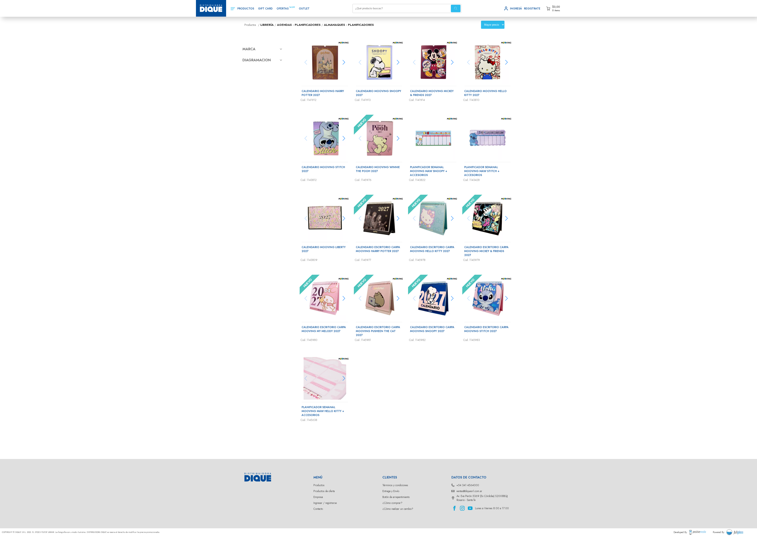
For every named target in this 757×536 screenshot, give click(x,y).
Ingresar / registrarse (325, 503)
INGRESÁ (516, 8)
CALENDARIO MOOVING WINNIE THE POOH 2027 (378, 169)
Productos (318, 485)
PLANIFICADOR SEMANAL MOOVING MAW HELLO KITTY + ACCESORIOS (323, 411)
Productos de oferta (324, 491)
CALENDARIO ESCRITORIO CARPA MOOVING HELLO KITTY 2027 (432, 249)
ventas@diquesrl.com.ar (469, 491)
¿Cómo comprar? (392, 503)
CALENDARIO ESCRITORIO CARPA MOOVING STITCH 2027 (486, 329)
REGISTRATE (532, 8)
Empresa (318, 497)
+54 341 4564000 (467, 485)
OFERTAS (283, 8)
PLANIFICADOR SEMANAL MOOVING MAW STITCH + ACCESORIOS (481, 171)
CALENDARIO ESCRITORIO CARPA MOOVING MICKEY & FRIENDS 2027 (486, 251)
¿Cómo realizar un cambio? (397, 509)
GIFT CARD (265, 8)
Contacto (318, 509)
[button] (344, 62)
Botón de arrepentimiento (396, 497)
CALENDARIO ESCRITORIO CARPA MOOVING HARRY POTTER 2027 (378, 249)
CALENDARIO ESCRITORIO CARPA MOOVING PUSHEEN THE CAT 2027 (378, 331)
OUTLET (304, 8)
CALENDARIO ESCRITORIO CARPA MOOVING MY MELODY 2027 (324, 329)
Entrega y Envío (390, 491)
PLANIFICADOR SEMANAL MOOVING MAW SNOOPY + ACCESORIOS (428, 171)
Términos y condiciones (395, 485)
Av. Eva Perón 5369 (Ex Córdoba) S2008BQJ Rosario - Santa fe (482, 498)
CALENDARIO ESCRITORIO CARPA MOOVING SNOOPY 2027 (432, 329)
